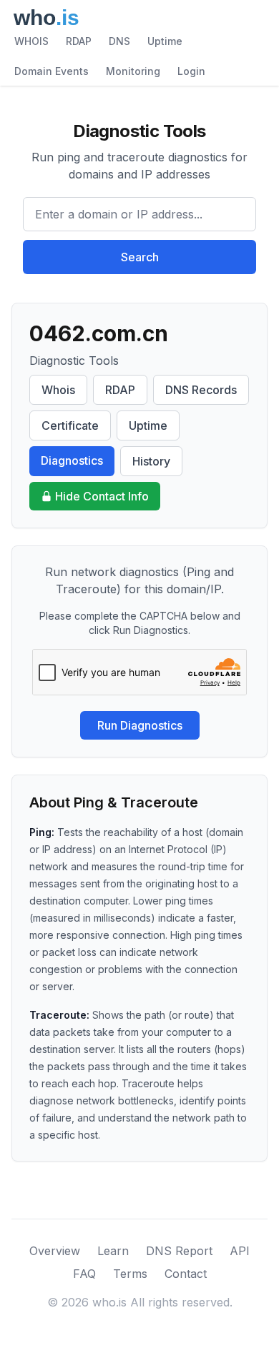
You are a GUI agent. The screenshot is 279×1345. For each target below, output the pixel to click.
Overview (54, 1251)
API (240, 1251)
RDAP (79, 41)
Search (140, 257)
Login (191, 71)
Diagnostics (72, 460)
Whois (58, 390)
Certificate (70, 425)
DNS (119, 41)
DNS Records (201, 390)
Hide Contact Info (102, 496)
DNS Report (179, 1251)
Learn (113, 1251)
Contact (186, 1273)
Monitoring (133, 71)
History (151, 461)
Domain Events (51, 71)
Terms (130, 1273)
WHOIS (31, 41)
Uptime (164, 41)
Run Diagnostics (139, 725)
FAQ (84, 1273)
